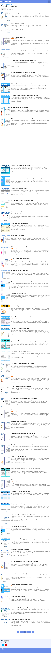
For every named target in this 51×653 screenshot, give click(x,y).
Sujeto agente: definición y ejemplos (19, 573)
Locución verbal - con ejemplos (18, 456)
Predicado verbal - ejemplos (17, 23)
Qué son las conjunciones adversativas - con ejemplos (23, 60)
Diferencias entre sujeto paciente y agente (21, 491)
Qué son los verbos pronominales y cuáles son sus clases (24, 561)
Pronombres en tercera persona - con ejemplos (22, 165)
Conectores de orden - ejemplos (18, 293)
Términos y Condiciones (33, 649)
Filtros (4, 9)
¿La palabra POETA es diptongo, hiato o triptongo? (23, 514)
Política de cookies (5, 651)
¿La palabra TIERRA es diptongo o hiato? (21, 503)
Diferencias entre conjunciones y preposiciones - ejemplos (24, 95)
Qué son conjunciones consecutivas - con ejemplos (23, 282)
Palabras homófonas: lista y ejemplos (20, 549)
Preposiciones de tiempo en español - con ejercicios (23, 433)
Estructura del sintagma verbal (18, 538)
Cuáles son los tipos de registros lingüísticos (21, 584)
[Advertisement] (26, 147)
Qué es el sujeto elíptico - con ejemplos (20, 258)
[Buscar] (49, 2)
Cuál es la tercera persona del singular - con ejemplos (23, 119)
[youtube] (5, 645)
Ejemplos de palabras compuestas (19, 177)
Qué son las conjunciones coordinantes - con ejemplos (24, 49)
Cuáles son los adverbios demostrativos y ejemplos (23, 84)
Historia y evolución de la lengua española (21, 351)
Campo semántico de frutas (17, 235)
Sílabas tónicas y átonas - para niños (19, 340)
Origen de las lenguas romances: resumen (21, 480)
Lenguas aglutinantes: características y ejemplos (22, 363)
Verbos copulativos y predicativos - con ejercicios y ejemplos (25, 468)
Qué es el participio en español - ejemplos (21, 386)
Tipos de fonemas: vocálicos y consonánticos (21, 316)
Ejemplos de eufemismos (17, 305)
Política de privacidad (41, 649)
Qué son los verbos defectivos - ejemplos (20, 270)
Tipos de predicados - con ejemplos (19, 223)
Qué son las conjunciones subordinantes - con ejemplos (24, 398)
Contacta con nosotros (24, 649)
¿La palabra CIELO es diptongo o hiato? (20, 619)
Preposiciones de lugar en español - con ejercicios (22, 445)
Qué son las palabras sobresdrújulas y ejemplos (22, 200)
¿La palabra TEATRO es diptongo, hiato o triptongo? (23, 608)
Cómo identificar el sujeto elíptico (19, 188)
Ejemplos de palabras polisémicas (19, 526)
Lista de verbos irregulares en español (20, 328)
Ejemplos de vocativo (16, 410)
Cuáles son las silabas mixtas (18, 37)
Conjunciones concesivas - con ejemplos (20, 375)
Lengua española (9, 4)
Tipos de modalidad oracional (18, 596)
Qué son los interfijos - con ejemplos (19, 107)
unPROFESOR (3, 4)
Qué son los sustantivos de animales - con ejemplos (23, 72)
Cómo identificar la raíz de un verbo (19, 212)
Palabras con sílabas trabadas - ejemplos (20, 247)
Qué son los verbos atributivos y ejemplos (21, 12)
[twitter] (3, 645)
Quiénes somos (16, 649)
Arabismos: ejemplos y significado (19, 421)
